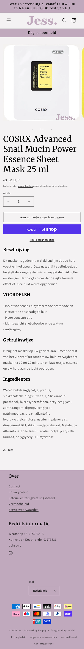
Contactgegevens (44, 643)
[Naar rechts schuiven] (51, 129)
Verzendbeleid (19, 504)
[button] (8, 20)
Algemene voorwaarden (43, 637)
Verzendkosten (25, 186)
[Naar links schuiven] (32, 129)
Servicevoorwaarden (24, 510)
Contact (14, 486)
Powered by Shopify (35, 630)
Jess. (21, 630)
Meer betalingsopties (42, 239)
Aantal (7, 193)
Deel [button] (11, 450)
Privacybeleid (18, 492)
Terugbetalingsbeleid (63, 630)
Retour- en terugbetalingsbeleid (32, 498)
